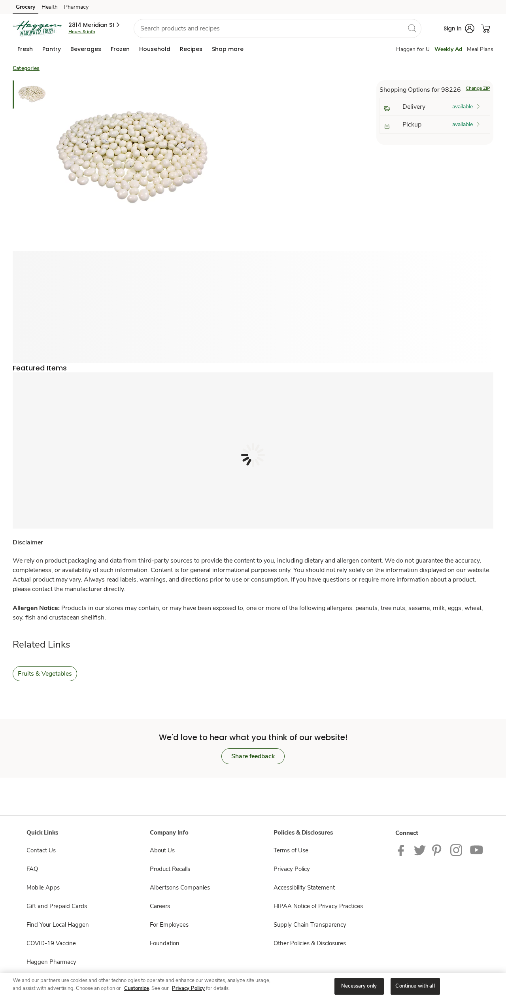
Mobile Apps (43, 887)
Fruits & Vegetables (45, 673)
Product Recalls (170, 869)
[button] (94, 24)
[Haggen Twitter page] (420, 850)
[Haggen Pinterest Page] (438, 850)
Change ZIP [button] (478, 88)
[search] (411, 28)
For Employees (169, 925)
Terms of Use (291, 850)
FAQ (32, 869)
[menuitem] (25, 49)
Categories (26, 68)
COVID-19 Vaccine (51, 943)
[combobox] (277, 28)
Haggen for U (413, 49)
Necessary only (359, 986)
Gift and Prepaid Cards (56, 906)
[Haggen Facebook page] (403, 850)
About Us (162, 850)
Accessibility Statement (304, 887)
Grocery (25, 7)
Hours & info (81, 31)
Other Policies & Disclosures (310, 943)
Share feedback (253, 756)
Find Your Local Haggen (57, 925)
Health (50, 7)
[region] (253, 987)
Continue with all (414, 986)
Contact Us (41, 850)
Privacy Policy (292, 869)
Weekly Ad (448, 49)
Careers (160, 906)
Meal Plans (480, 49)
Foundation (164, 943)
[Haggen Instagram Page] (456, 850)
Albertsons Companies (180, 887)
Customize (136, 988)
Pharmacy (76, 7)
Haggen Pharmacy (51, 962)
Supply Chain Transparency (310, 925)
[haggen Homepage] (37, 28)
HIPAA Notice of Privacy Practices (318, 906)
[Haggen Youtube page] (477, 850)
